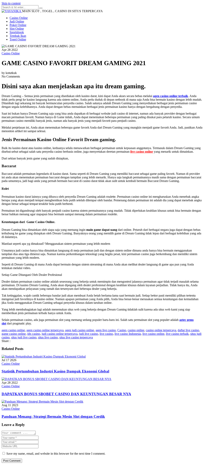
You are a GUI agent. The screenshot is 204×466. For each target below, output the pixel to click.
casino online (136, 330)
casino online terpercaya (161, 330)
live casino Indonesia (128, 333)
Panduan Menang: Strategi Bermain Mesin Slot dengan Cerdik (53, 416)
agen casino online (13, 330)
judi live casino (88, 333)
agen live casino (106, 330)
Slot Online (17, 28)
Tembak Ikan (18, 35)
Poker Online (18, 25)
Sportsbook (17, 32)
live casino (106, 333)
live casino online (153, 333)
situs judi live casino (23, 337)
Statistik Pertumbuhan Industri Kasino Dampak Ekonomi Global (55, 371)
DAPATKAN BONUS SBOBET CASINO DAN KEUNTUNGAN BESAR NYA (66, 394)
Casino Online (19, 18)
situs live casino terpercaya (76, 337)
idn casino (33, 333)
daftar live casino (188, 330)
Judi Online (17, 21)
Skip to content (11, 3)
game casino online (14, 333)
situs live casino (48, 337)
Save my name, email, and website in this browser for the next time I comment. (55, 453)
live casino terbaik (177, 333)
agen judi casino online (79, 330)
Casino (121, 330)
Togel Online (18, 39)
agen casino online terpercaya (45, 330)
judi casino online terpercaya (59, 333)
